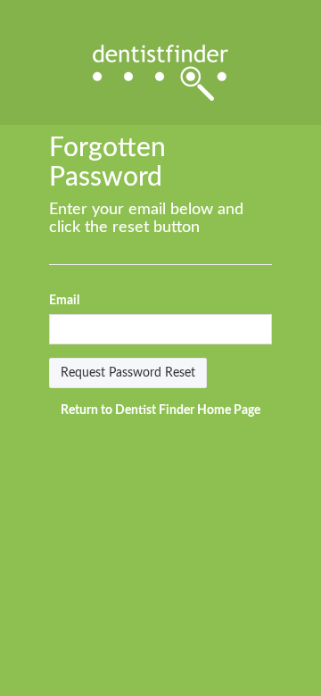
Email (64, 300)
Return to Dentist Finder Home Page (160, 410)
